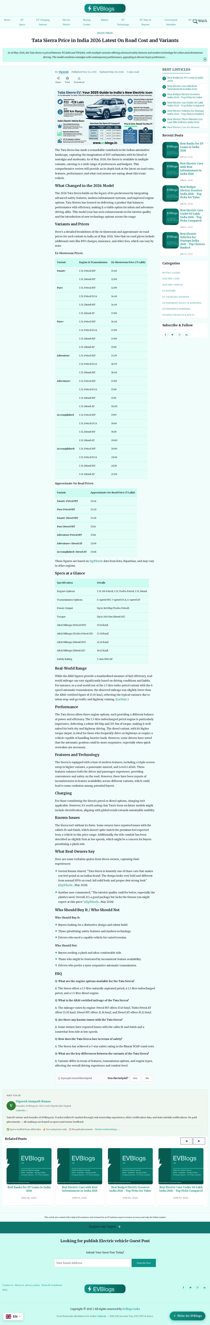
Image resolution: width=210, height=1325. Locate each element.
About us (19, 1285)
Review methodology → (107, 1129)
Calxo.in (101, 1316)
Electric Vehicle (66, 22)
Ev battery (169, 291)
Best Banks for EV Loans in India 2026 (185, 79)
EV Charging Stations (43, 22)
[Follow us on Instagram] (197, 1287)
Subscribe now (144, 1263)
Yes (135, 1078)
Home (7, 20)
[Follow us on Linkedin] (205, 1287)
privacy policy (32, 1285)
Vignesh (63, 72)
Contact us (7, 1285)
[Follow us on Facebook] (183, 1287)
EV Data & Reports (145, 22)
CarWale (121, 699)
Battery (104, 20)
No (147, 1078)
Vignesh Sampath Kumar (33, 1101)
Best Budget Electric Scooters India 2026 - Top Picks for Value (184, 96)
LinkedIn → (22, 1110)
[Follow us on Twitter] (190, 1287)
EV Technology (123, 22)
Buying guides (171, 273)
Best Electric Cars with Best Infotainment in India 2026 (182, 87)
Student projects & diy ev (178, 315)
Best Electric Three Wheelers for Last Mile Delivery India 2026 (185, 121)
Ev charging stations (175, 297)
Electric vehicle (172, 285)
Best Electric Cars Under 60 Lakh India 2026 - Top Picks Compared (185, 104)
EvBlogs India (131, 1309)
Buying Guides (87, 22)
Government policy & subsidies (181, 303)
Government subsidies (176, 309)
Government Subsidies (171, 22)
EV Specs (22, 22)
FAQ (4, 1290)
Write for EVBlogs (189, 1315)
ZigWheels (96, 561)
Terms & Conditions (51, 1285)
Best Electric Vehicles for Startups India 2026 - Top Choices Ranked (185, 112)
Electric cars (170, 279)
